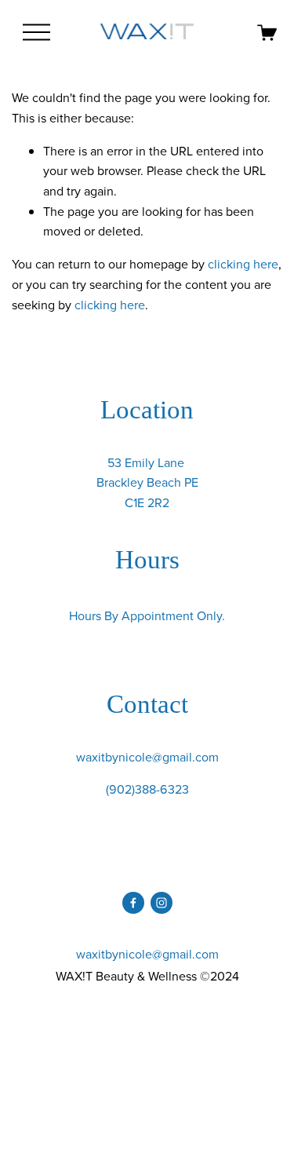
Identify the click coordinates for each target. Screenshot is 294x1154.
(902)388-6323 (147, 789)
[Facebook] (133, 903)
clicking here (243, 263)
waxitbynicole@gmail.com (147, 756)
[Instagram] (161, 903)
